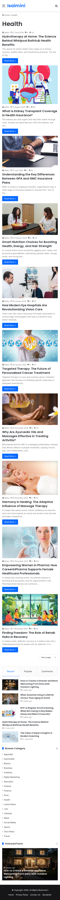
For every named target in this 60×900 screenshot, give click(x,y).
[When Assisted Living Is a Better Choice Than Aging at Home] (10, 698)
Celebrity (8, 772)
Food (6, 795)
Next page (46, 657)
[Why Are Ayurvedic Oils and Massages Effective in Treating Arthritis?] (30, 409)
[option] (30, 864)
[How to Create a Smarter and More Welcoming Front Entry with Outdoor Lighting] (10, 684)
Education (8, 781)
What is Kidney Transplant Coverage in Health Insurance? (29, 113)
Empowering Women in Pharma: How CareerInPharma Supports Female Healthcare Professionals (29, 569)
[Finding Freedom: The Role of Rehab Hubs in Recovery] (30, 610)
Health (7, 800)
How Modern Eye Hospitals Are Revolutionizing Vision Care (24, 307)
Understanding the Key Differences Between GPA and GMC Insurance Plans (28, 178)
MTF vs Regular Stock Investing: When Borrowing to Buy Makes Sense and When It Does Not (37, 711)
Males (6, 170)
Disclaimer (47, 895)
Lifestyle (8, 813)
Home (7, 15)
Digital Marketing (12, 777)
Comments (47, 671)
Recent (10, 671)
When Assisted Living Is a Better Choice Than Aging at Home (37, 696)
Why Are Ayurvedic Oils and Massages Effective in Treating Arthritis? (25, 436)
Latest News (10, 804)
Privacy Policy (22, 895)
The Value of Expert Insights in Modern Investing (36, 734)
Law (6, 809)
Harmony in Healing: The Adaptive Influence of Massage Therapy (27, 504)
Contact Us (35, 895)
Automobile (9, 759)
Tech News (9, 831)
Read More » (10, 60)
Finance (7, 791)
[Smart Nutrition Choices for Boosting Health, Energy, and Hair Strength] (30, 219)
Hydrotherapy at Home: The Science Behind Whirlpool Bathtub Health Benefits (29, 40)
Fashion (7, 786)
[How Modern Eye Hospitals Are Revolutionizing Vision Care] (30, 282)
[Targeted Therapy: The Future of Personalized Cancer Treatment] (30, 345)
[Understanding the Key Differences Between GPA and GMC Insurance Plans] (30, 151)
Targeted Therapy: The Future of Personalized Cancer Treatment (26, 371)
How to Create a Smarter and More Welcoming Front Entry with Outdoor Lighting (39, 683)
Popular (28, 671)
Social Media (10, 822)
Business (8, 768)
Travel (7, 836)
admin (6, 32)
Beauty (7, 763)
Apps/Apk (8, 754)
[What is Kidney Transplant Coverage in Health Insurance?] (30, 84)
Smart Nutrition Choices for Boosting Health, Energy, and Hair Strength (29, 244)
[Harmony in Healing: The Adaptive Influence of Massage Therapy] (30, 478)
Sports (7, 827)
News (6, 818)
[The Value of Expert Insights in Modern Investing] (10, 736)
